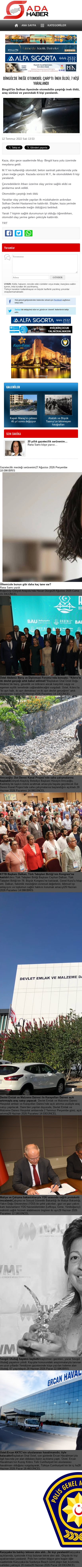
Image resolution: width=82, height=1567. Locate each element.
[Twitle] (18, 233)
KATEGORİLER (57, 25)
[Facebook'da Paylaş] (9, 233)
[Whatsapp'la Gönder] (28, 233)
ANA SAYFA (28, 25)
